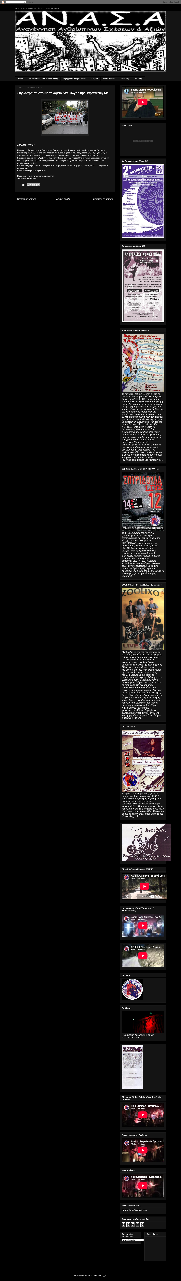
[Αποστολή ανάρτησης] (23, 185)
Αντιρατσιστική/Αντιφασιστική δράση (43, 79)
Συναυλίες (124, 79)
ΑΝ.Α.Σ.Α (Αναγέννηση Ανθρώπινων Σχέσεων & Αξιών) (37, 8)
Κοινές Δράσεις (109, 79)
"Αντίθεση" (138, 79)
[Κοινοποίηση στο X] (33, 184)
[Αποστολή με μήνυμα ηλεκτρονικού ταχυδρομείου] (28, 184)
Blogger (103, 1275)
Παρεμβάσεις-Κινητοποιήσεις (74, 79)
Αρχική (20, 79)
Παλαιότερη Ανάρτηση (102, 199)
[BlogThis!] (30, 184)
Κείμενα (94, 79)
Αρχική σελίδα (63, 199)
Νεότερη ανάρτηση (26, 199)
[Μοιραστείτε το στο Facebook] (36, 184)
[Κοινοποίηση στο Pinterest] (38, 184)
